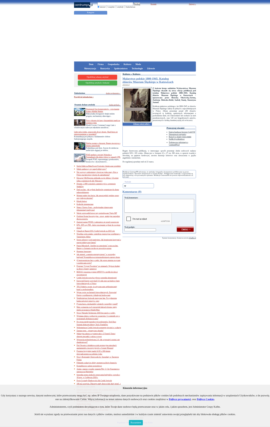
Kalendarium (79, 93)
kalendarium (130, 7)
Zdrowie (151, 68)
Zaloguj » (192, 4)
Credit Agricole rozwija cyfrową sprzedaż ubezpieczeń (97, 278)
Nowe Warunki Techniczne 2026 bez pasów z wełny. (96, 313)
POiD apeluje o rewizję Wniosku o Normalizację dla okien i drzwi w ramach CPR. (103, 156)
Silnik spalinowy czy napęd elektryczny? (92, 169)
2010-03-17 (126, 85)
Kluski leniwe (82, 201)
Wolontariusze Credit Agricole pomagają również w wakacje (99, 328)
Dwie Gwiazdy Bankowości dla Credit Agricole (94, 380)
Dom (91, 64)
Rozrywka (105, 68)
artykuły (120, 7)
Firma (101, 64)
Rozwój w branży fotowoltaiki (180, 137)
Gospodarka (113, 64)
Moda (138, 64)
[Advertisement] (135, 38)
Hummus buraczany (84, 251)
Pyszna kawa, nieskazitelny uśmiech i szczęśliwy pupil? (97, 304)
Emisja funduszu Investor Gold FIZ (182, 132)
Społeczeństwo (121, 68)
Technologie (137, 68)
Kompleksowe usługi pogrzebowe (89, 366)
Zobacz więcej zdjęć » (141, 124)
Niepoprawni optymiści (177, 134)
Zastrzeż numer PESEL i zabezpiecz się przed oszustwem (98, 222)
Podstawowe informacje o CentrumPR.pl (178, 143)
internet (102, 7)
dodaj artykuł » (114, 105)
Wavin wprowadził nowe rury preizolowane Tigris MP (97, 213)
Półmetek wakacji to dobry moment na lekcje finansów (97, 363)
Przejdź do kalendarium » (84, 97)
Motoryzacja (90, 68)
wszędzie (111, 7)
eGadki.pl (192, 238)
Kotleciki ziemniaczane (85, 204)
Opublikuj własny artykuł (97, 77)
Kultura (127, 64)
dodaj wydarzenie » (113, 93)
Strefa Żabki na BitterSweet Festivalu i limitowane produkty (99, 166)
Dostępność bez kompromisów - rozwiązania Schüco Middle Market (102, 110)
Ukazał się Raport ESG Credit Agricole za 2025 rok (96, 231)
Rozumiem (135, 422)
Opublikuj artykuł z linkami (97, 83)
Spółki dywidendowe (177, 139)
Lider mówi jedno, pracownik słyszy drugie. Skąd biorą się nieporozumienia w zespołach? (96, 133)
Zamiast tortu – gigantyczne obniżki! (90, 331)
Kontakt (153, 4)
